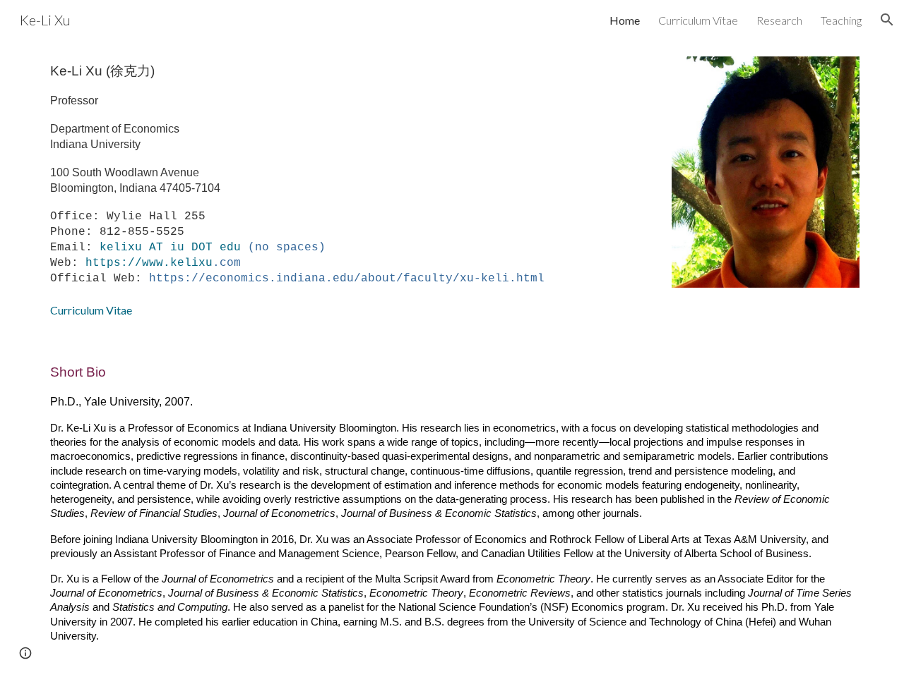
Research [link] (779, 20)
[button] (887, 20)
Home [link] (624, 20)
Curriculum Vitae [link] (698, 20)
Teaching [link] (841, 20)
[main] (347, 190)
